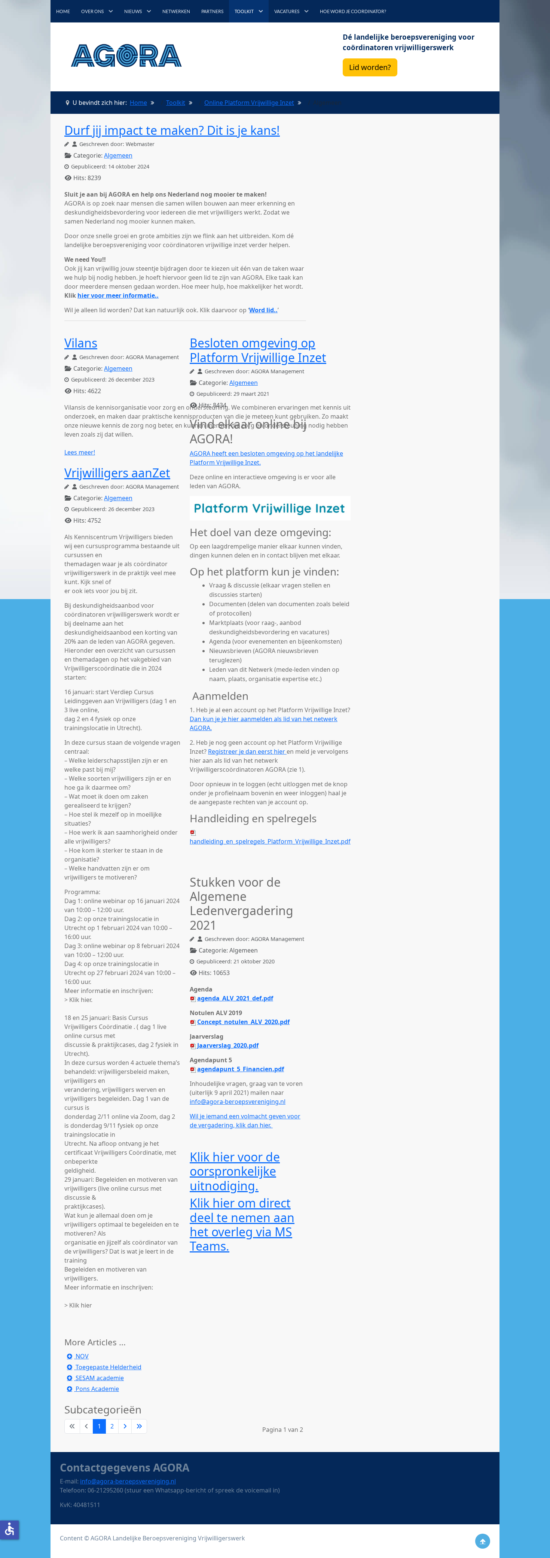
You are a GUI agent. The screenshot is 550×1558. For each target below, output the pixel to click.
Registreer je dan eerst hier (247, 751)
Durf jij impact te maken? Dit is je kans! (172, 130)
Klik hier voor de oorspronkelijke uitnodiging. (235, 1171)
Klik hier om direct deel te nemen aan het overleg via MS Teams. (242, 1224)
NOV (81, 1356)
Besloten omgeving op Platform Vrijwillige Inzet (258, 350)
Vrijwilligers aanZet (117, 473)
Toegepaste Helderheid (107, 1367)
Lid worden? (370, 67)
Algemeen (118, 155)
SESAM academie (99, 1378)
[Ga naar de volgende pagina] (125, 1426)
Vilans (80, 343)
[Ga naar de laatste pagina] (139, 1426)
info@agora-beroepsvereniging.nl (237, 1101)
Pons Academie (96, 1389)
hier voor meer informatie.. (118, 295)
